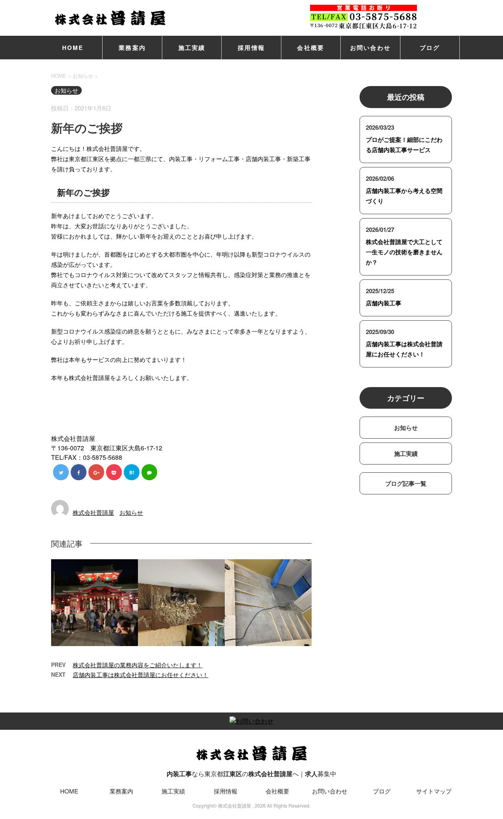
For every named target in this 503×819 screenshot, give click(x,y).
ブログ (430, 47)
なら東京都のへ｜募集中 (251, 773)
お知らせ (131, 512)
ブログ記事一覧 (405, 483)
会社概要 (310, 47)
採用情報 (251, 47)
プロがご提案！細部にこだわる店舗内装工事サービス (404, 144)
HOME (73, 47)
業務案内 (132, 47)
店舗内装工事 (383, 303)
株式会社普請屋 (93, 512)
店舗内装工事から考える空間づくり (404, 195)
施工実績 (192, 47)
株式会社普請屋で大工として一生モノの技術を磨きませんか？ (404, 251)
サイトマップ (434, 791)
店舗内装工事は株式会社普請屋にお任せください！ (140, 674)
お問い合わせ (370, 47)
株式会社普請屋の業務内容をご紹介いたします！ (137, 665)
